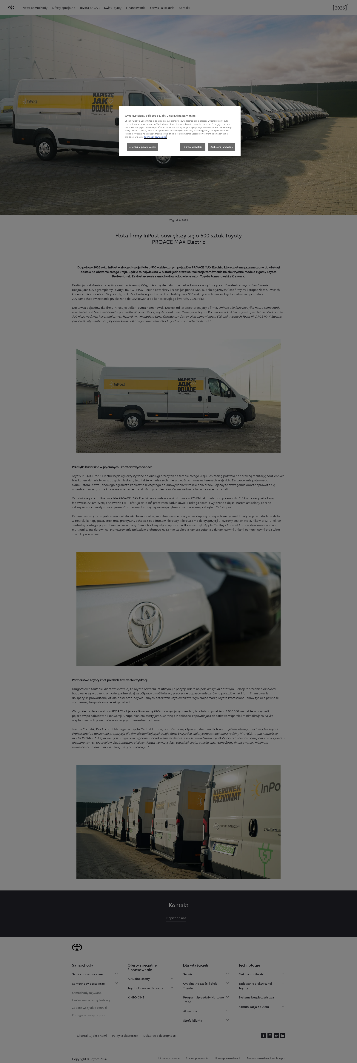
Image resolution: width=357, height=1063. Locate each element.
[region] (180, 131)
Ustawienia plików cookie (142, 146)
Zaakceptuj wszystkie (221, 146)
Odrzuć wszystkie (193, 146)
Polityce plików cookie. (155, 136)
